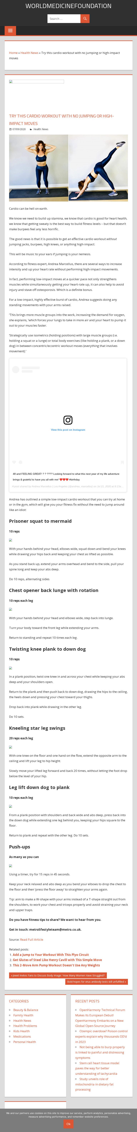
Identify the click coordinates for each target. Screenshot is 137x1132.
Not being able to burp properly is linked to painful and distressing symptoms (100, 1052)
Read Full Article (31, 939)
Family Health (23, 1015)
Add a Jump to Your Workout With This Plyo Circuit (51, 955)
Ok (68, 1124)
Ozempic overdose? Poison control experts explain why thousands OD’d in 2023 (101, 1036)
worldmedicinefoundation (68, 6)
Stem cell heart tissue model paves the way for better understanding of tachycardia (97, 1068)
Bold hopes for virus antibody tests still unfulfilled (95, 982)
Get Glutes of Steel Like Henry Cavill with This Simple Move (57, 960)
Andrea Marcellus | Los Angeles (49, 486)
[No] (132, 1120)
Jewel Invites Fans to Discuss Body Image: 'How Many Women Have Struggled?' (59, 976)
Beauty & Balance (25, 1010)
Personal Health (24, 1042)
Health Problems (25, 1026)
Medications (22, 1036)
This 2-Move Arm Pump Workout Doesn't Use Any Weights (56, 965)
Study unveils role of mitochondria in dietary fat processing (94, 1084)
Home (13, 53)
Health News (29, 53)
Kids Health (21, 1031)
